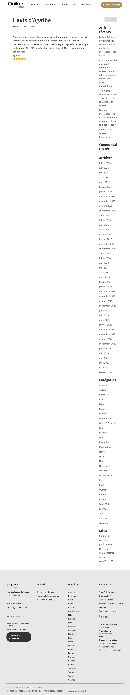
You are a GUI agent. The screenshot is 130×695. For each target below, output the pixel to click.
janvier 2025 (105, 239)
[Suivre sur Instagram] (14, 608)
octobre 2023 (106, 301)
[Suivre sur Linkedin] (8, 608)
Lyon (101, 437)
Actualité (103, 385)
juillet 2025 (105, 220)
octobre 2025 (106, 205)
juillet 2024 (105, 258)
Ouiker (19, 27)
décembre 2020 (107, 329)
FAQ (101, 636)
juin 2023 (104, 315)
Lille (101, 427)
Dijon (102, 404)
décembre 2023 (107, 291)
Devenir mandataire (108, 643)
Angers (102, 389)
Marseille (104, 442)
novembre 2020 (107, 334)
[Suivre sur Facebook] (26, 608)
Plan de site (38, 687)
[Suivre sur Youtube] (20, 608)
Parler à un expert (111, 5)
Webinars (104, 523)
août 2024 (104, 253)
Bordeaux (104, 394)
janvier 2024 (105, 286)
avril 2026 (104, 177)
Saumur (103, 508)
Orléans (103, 470)
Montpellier (105, 446)
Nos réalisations (106, 592)
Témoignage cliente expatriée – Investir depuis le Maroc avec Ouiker (108, 98)
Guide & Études (107, 423)
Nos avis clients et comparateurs (107, 632)
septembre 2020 (107, 343)
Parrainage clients (107, 611)
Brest (101, 399)
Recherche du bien (46, 592)
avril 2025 (104, 229)
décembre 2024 (107, 243)
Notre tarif (104, 627)
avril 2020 (104, 362)
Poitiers (103, 485)
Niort (101, 461)
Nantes (103, 451)
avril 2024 (104, 272)
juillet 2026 (105, 163)
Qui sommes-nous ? (108, 624)
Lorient (103, 432)
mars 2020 (104, 367)
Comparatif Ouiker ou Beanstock (105, 133)
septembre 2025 (107, 210)
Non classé (104, 465)
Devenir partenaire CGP (110, 650)
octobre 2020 (106, 339)
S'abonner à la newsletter (16, 637)
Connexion (104, 535)
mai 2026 (104, 172)
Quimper (103, 489)
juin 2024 (104, 262)
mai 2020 (104, 357)
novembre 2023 (107, 296)
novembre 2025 (107, 201)
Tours (102, 513)
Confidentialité (12, 687)
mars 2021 (104, 319)
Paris (101, 480)
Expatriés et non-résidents (111, 603)
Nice (101, 456)
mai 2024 (104, 267)
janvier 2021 (105, 324)
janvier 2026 (105, 191)
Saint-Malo (104, 503)
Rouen (102, 499)
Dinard (102, 408)
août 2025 (104, 215)
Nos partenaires (106, 646)
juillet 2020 (105, 348)
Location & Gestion (46, 599)
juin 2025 (104, 224)
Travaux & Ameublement (48, 596)
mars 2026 (104, 182)
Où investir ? (105, 475)
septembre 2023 (107, 305)
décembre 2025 (107, 196)
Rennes (103, 494)
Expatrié (103, 413)
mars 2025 (104, 234)
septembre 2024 (107, 248)
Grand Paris (105, 418)
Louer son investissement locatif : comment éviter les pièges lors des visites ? (108, 117)
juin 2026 (104, 167)
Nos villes (73, 584)
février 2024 (105, 281)
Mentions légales (26, 687)
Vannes (103, 518)
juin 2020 (104, 353)
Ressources (105, 584)
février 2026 (105, 186)
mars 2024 (104, 277)
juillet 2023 (105, 310)
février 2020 (105, 372)
